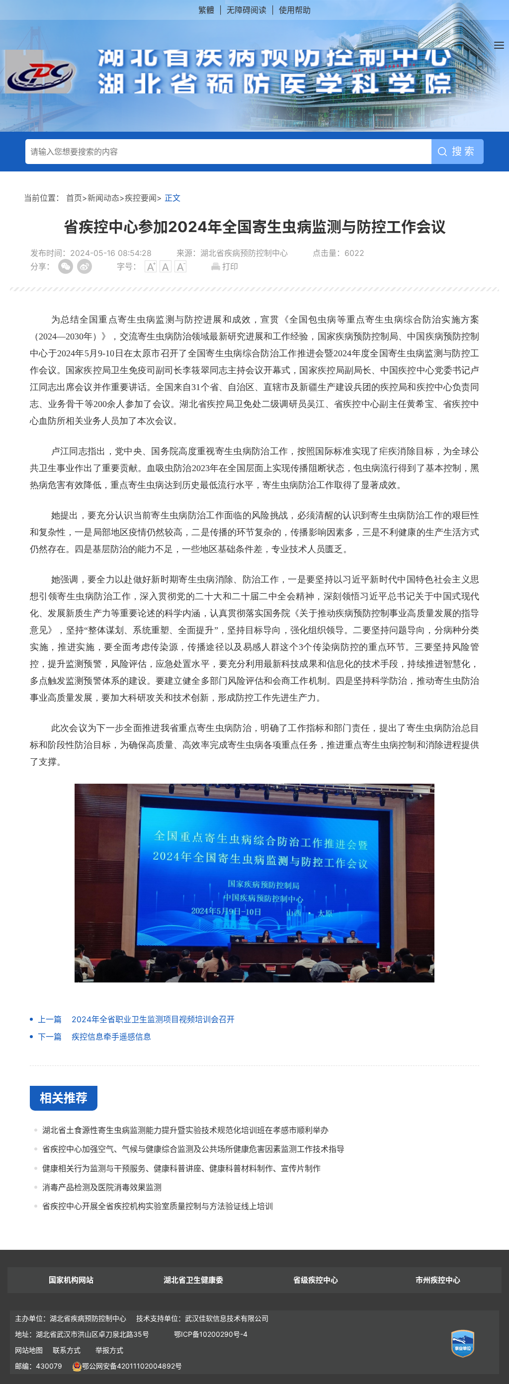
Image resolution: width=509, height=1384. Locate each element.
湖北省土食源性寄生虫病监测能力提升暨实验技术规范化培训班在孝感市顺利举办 (185, 1130)
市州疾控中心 (438, 1280)
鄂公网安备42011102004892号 (132, 1366)
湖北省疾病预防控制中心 (229, 71)
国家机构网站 (71, 1280)
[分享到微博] (84, 266)
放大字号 (151, 266)
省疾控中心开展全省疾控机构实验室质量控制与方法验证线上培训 (157, 1206)
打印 (230, 266)
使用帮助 (295, 10)
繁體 (206, 10)
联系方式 (67, 1350)
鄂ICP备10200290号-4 (211, 1334)
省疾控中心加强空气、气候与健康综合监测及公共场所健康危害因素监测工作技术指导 (193, 1149)
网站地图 (29, 1350)
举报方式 (109, 1350)
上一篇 (50, 1019)
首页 (74, 198)
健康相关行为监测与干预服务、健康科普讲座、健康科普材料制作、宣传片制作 (181, 1168)
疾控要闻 (141, 198)
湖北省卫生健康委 (193, 1280)
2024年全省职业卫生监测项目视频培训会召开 (153, 1019)
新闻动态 (103, 198)
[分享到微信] (65, 266)
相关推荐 (63, 1098)
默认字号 (165, 266)
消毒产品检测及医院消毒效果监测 (102, 1187)
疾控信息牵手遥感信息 (111, 1037)
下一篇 (50, 1037)
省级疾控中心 (315, 1280)
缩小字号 (180, 266)
